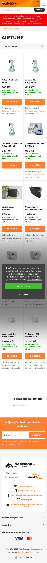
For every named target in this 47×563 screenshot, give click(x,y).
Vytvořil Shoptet (25, 557)
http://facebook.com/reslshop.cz (26, 495)
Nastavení (23, 294)
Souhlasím (25, 286)
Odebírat (37, 435)
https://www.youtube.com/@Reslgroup (26, 505)
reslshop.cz (26, 500)
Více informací (34, 280)
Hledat (39, 10)
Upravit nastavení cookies (28, 552)
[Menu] (43, 3)
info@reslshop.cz (26, 486)
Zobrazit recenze (18, 405)
